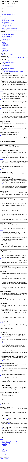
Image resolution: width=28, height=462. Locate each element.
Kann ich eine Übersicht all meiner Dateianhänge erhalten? (8, 68)
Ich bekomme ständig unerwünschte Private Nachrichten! (8, 54)
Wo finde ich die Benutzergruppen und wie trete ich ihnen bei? (8, 49)
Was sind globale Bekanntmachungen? (6, 43)
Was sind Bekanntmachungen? (5, 44)
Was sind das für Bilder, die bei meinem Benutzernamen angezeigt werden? (10, 28)
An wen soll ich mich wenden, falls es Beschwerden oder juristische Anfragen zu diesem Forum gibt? (12, 71)
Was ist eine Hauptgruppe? (4, 51)
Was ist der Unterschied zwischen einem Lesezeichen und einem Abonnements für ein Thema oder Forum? (13, 64)
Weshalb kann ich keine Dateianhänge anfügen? (7, 36)
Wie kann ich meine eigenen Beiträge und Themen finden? (8, 62)
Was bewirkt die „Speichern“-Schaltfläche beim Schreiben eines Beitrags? (10, 38)
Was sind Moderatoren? (4, 48)
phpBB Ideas (8, 423)
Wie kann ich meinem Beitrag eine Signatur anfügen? (7, 33)
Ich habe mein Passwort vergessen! (5, 22)
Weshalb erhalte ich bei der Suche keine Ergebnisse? (7, 60)
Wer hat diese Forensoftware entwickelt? (6, 70)
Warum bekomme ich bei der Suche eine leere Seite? (7, 61)
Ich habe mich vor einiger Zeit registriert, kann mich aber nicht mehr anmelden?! (10, 21)
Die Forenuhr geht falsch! (4, 26)
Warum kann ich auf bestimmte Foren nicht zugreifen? (7, 35)
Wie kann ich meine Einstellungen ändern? (6, 25)
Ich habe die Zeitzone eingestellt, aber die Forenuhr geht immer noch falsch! (10, 27)
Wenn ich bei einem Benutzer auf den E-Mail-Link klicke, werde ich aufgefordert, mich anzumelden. (12, 30)
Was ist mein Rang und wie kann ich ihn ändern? (7, 29)
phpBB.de (7, 419)
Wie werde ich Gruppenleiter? (5, 50)
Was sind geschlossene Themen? (5, 45)
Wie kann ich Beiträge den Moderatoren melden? (7, 37)
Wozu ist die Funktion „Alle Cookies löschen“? (7, 23)
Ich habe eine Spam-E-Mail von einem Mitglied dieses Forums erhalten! (9, 55)
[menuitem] (4, 9)
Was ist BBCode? (3, 41)
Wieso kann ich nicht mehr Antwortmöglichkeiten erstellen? (8, 34)
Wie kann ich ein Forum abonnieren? (6, 65)
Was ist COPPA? (3, 19)
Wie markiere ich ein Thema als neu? (6, 39)
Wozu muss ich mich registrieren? (5, 18)
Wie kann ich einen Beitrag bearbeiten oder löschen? (7, 32)
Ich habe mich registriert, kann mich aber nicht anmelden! (8, 20)
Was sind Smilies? (4, 42)
